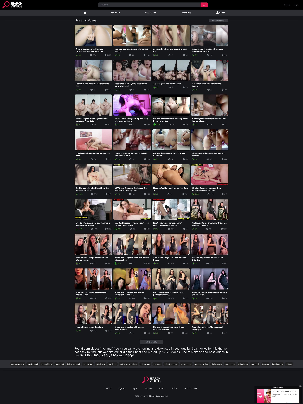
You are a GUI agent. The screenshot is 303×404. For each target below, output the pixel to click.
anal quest (60, 364)
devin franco (230, 364)
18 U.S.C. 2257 (190, 388)
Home (85, 13)
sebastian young (171, 364)
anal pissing (87, 364)
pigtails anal (100, 364)
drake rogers (217, 364)
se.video (149, 396)
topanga (265, 364)
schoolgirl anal (46, 364)
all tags (289, 364)
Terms (161, 388)
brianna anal (145, 364)
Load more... (151, 342)
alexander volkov (201, 364)
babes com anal (73, 364)
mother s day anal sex (128, 364)
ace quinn (157, 364)
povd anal (112, 364)
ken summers (186, 364)
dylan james (243, 364)
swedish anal (33, 364)
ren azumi (255, 364)
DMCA (174, 388)
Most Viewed (150, 13)
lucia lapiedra (277, 364)
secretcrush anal (17, 364)
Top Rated (115, 13)
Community (186, 13)
